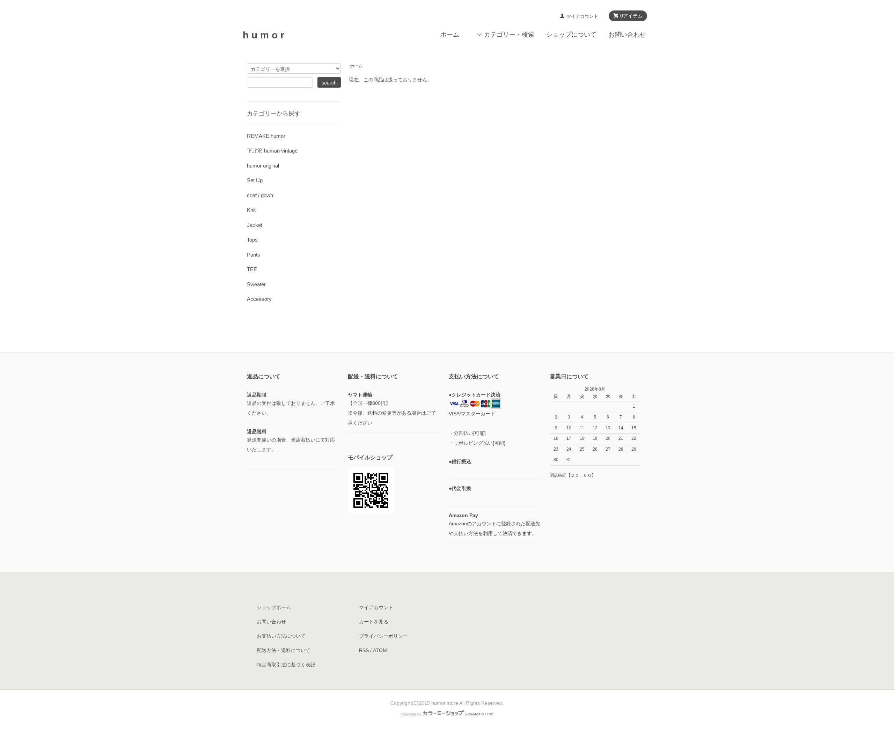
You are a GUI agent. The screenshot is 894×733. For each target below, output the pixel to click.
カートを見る (373, 621)
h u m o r (263, 35)
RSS (364, 650)
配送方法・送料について (283, 650)
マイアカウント (582, 16)
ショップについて (571, 34)
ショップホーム (274, 607)
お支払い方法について (281, 636)
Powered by (411, 714)
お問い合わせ (627, 34)
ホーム (449, 34)
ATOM (380, 650)
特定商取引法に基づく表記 (286, 664)
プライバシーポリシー (383, 636)
